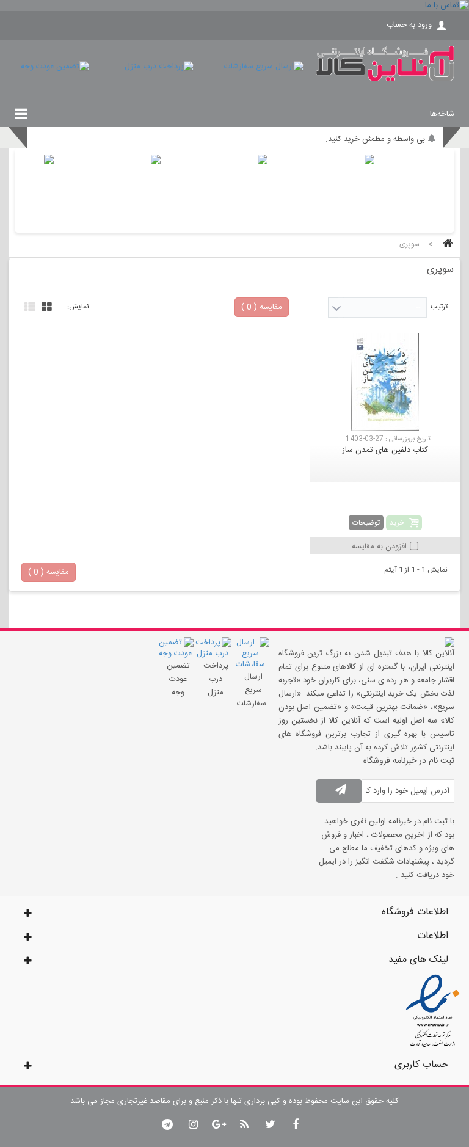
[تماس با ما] (234, 5)
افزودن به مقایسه (379, 546)
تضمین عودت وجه (178, 679)
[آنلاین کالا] (385, 79)
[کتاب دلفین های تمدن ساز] (385, 382)
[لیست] (28, 305)
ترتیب (439, 306)
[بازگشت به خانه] (445, 244)
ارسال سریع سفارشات (251, 690)
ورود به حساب (409, 25)
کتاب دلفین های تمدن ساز (385, 450)
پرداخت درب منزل (215, 679)
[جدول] (45, 305)
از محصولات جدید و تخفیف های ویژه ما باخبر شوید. (340, 133)
